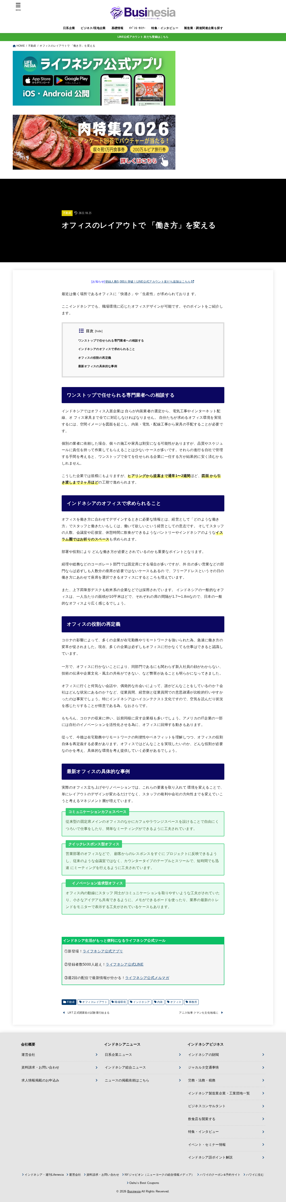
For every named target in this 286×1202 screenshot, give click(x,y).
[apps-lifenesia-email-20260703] (94, 102)
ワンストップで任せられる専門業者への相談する (111, 340)
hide (99, 331)
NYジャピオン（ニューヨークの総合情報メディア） (159, 1174)
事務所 (193, 1002)
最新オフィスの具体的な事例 (97, 366)
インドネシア (141, 1002)
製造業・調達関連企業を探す (203, 28)
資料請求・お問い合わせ (40, 1067)
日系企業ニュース (118, 1054)
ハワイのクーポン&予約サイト (220, 1174)
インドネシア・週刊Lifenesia (44, 1174)
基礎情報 (117, 28)
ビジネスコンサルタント (207, 1106)
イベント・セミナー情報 (207, 1144)
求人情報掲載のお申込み (40, 1080)
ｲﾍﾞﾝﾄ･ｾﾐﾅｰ (137, 28)
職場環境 (120, 1002)
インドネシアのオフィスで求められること (106, 349)
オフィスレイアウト (94, 1002)
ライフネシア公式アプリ (103, 951)
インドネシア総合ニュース (125, 1067)
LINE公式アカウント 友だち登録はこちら (143, 36)
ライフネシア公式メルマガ (147, 978)
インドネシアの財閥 (203, 1054)
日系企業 (69, 28)
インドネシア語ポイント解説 (210, 1157)
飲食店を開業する (202, 1119)
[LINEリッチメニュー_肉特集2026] (94, 166)
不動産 (67, 213)
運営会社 (28, 1054)
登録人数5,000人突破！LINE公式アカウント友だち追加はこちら (148, 281)
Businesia (134, 1191)
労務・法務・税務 (202, 1080)
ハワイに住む (255, 1174)
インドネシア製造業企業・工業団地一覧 (219, 1093)
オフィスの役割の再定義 (94, 357)
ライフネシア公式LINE (124, 964)
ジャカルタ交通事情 (203, 1067)
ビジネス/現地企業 (93, 28)
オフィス (175, 1002)
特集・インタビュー (164, 28)
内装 (160, 1002)
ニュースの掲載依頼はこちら (127, 1080)
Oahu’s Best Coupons (144, 1183)
